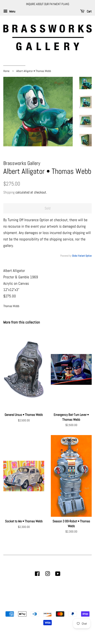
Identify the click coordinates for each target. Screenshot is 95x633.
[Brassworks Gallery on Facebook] (37, 575)
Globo (74, 255)
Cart (89, 11)
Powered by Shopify (70, 606)
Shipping (9, 192)
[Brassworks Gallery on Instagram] (47, 575)
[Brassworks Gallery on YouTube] (57, 575)
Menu (12, 11)
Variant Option (85, 255)
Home (6, 71)
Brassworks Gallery (47, 606)
